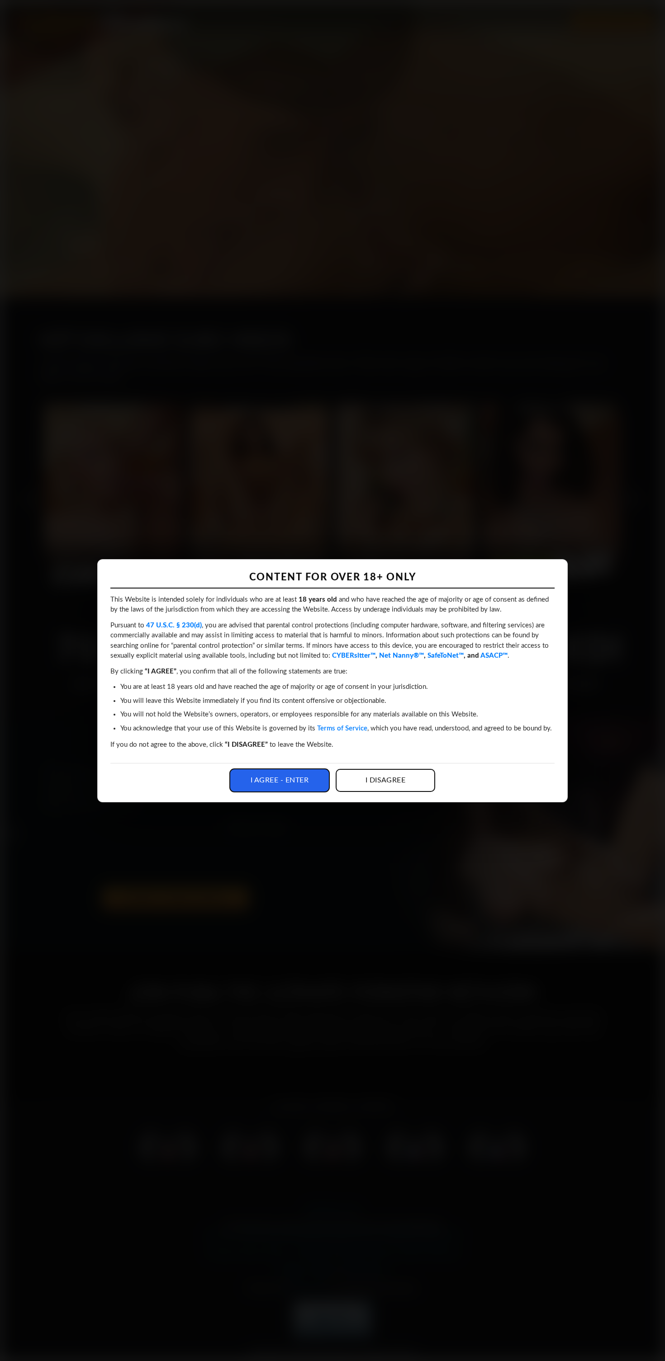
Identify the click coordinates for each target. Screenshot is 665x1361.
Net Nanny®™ (401, 655)
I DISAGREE (386, 780)
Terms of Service (342, 728)
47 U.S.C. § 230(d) (174, 625)
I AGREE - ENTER (280, 780)
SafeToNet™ (446, 655)
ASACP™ (494, 655)
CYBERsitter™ (353, 655)
